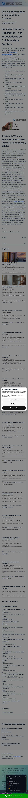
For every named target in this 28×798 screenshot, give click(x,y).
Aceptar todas (14, 408)
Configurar (14, 404)
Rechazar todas (14, 400)
